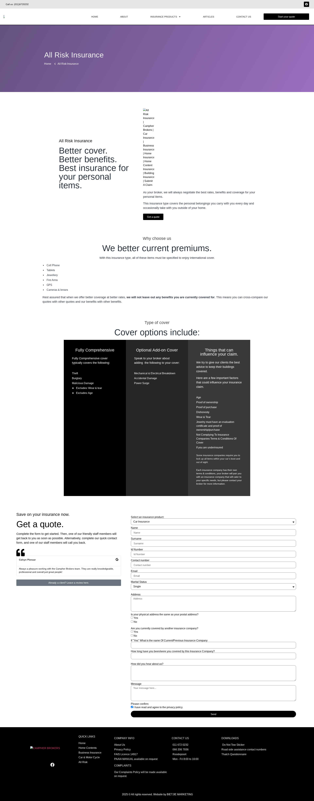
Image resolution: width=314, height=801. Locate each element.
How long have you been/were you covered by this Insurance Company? (173, 651)
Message (136, 684)
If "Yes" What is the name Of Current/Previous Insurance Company (169, 640)
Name (134, 528)
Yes (136, 618)
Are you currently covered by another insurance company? (164, 628)
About (124, 16)
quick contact (108, 538)
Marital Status (139, 582)
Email (134, 571)
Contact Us (243, 16)
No (135, 621)
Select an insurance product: (147, 517)
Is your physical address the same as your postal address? (164, 614)
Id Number (137, 549)
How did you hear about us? (147, 664)
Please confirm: (140, 704)
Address (135, 594)
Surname (136, 538)
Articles (208, 16)
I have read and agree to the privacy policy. (158, 707)
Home (94, 16)
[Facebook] (306, 4)
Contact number (140, 560)
